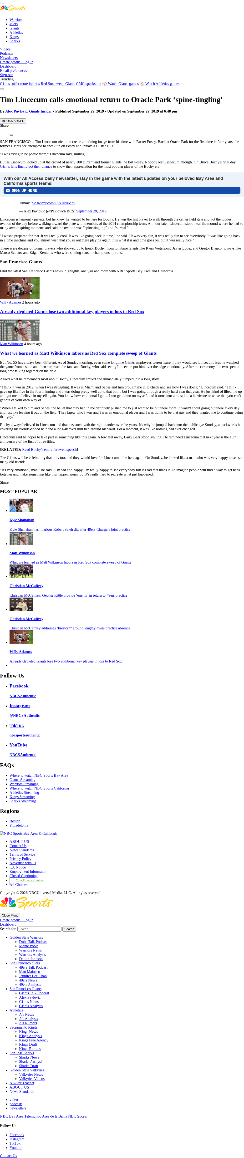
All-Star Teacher (22, 1083)
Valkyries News (31, 1074)
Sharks (15, 41)
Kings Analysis (30, 1036)
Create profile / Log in (16, 62)
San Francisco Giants (25, 989)
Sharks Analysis (31, 1062)
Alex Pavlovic (30, 997)
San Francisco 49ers (25, 963)
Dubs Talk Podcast (33, 942)
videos (14, 1100)
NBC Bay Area (12, 1116)
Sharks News (29, 1057)
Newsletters (9, 58)
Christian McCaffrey (26, 586)
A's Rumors (28, 1023)
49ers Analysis (30, 984)
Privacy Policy (20, 859)
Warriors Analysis (32, 954)
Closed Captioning (24, 876)
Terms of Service (22, 854)
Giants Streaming (23, 780)
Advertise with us (23, 863)
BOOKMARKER (13, 121)
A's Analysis (28, 1019)
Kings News (28, 1032)
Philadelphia (19, 825)
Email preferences (13, 71)
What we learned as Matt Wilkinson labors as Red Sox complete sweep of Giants (78, 353)
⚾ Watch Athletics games (159, 84)
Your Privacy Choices (30, 880)
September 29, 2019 (91, 211)
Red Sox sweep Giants (58, 84)
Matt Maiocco (29, 972)
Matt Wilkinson (11, 344)
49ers (14, 24)
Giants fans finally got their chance (26, 166)
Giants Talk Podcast (34, 993)
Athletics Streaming (24, 792)
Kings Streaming (22, 797)
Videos (5, 49)
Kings (14, 37)
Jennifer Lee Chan (33, 976)
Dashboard (8, 66)
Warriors (16, 20)
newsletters (18, 1108)
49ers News (28, 980)
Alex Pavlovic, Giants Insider (28, 111)
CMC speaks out (88, 84)
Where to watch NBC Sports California (39, 788)
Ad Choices (18, 885)
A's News (26, 1014)
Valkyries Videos (32, 1079)
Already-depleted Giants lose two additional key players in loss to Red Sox (72, 311)
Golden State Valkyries (27, 1070)
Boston (15, 821)
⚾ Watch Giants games (120, 84)
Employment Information (28, 871)
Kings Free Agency (33, 1040)
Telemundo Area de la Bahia (46, 1116)
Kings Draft (28, 1044)
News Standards (22, 850)
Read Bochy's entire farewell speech (49, 449)
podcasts (16, 1104)
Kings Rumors (30, 1049)
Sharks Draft (28, 1066)
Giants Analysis (31, 1006)
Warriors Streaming (24, 784)
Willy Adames (10, 302)
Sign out (6, 75)
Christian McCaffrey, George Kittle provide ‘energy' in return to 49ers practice (68, 595)
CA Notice (18, 867)
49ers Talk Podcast (33, 967)
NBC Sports (77, 1116)
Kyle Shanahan (22, 520)
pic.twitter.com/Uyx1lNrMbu (53, 203)
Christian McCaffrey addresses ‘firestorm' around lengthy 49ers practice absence (70, 628)
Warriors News (30, 950)
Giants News (29, 1002)
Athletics (16, 32)
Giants (14, 28)
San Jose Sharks (22, 1053)
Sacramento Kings (23, 1027)
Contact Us (18, 846)
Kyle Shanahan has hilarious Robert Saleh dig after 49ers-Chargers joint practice (70, 529)
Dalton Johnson (31, 959)
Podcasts (6, 53)
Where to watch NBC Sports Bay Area (39, 775)
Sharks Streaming (23, 801)
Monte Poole (28, 946)
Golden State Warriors (26, 937)
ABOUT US (19, 841)
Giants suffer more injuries (20, 84)
